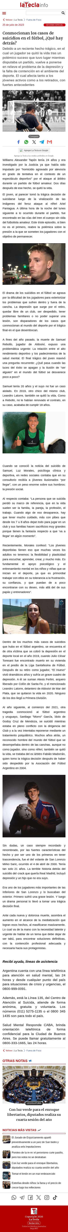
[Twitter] (38, 1197)
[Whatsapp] (14, 1197)
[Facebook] (30, 1197)
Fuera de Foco (33, 19)
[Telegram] (22, 1197)
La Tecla (18, 19)
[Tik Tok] (55, 1197)
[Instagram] (46, 1197)
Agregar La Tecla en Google (36, 150)
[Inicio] (34, 4)
